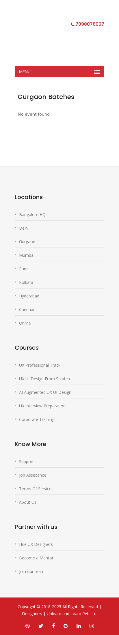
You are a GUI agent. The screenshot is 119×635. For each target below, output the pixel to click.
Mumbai (26, 255)
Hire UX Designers (36, 544)
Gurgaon (27, 241)
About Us (27, 502)
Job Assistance (32, 475)
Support (26, 461)
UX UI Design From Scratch (44, 378)
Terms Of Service (35, 488)
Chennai (26, 309)
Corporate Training (36, 419)
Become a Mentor (36, 558)
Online (25, 323)
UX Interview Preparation (42, 406)
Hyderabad (29, 296)
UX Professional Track (39, 365)
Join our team (31, 571)
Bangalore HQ (32, 214)
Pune (24, 268)
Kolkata (26, 282)
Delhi (24, 228)
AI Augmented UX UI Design (45, 392)
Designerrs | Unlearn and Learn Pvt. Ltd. (59, 613)
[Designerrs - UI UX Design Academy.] (55, 36)
